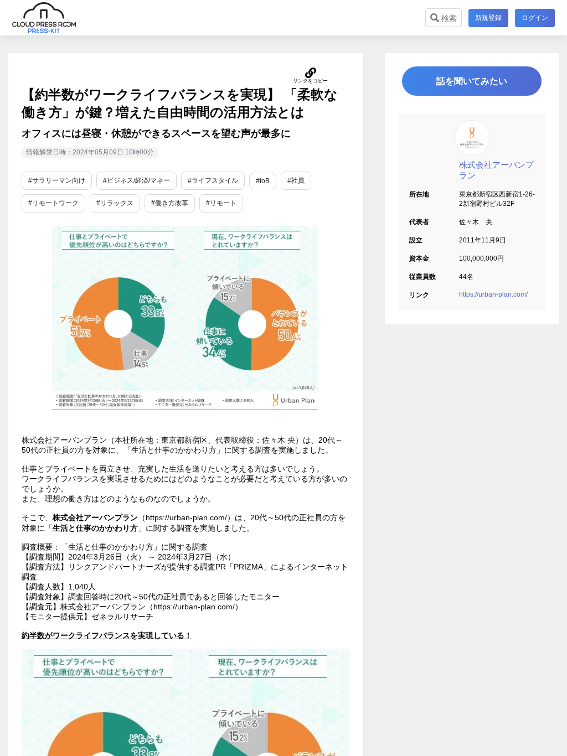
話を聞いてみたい (471, 81)
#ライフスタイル (213, 180)
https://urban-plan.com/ (493, 294)
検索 (448, 18)
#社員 (296, 180)
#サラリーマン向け (56, 180)
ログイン (535, 18)
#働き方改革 (169, 203)
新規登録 (488, 18)
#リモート (221, 203)
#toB (263, 181)
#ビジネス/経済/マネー (136, 180)
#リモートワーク (53, 203)
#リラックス (114, 203)
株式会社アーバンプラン (496, 170)
